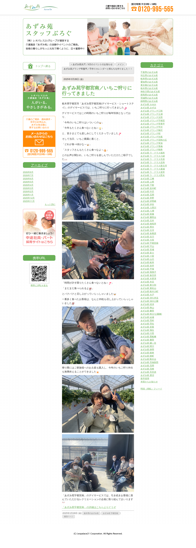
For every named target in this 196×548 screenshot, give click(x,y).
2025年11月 (29, 201)
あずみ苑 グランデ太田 (152, 117)
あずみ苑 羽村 (147, 320)
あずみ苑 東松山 (148, 288)
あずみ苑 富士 (147, 252)
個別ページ (68, 516)
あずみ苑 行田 (147, 333)
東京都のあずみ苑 (149, 84)
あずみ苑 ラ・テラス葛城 (153, 168)
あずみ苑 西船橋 (148, 336)
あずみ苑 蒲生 (147, 330)
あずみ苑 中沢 (147, 191)
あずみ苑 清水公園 (149, 300)
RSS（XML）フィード (151, 388)
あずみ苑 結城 (147, 317)
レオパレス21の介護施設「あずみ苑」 (39, 92)
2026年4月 (28, 184)
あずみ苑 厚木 (147, 226)
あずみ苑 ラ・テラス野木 (153, 175)
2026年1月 (28, 194)
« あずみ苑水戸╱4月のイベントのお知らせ (92, 64)
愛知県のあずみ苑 (149, 81)
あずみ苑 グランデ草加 (152, 142)
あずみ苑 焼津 (147, 304)
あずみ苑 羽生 (147, 323)
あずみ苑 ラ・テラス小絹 (153, 155)
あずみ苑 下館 (147, 184)
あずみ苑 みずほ (148, 107)
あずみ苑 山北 (147, 259)
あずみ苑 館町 (147, 355)
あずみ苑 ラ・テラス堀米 (153, 152)
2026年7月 (28, 175)
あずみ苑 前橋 (147, 213)
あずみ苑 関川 (147, 346)
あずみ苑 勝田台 (148, 217)
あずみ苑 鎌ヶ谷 (148, 342)
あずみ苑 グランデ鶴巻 (152, 149)
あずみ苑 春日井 (148, 275)
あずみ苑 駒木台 (148, 359)
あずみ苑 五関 (147, 194)
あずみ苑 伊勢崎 (148, 201)
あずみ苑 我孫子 (148, 271)
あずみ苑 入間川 (148, 207)
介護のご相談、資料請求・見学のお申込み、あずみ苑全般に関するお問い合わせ (39, 137)
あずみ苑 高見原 (148, 371)
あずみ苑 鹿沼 (147, 375)
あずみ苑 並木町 (148, 188)
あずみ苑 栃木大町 (149, 291)
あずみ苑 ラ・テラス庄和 (153, 162)
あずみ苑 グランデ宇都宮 (153, 120)
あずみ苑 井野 (147, 197)
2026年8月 (28, 172)
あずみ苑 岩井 (147, 265)
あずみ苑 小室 (147, 255)
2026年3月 (28, 188)
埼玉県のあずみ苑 (149, 75)
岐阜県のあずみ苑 (149, 78)
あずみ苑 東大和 (148, 284)
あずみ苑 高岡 (147, 365)
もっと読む (50, 204)
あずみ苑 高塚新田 (149, 362)
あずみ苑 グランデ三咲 (152, 110)
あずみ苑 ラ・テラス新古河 (154, 165)
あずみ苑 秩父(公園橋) (151, 313)
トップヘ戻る (39, 66)
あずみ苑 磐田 (147, 310)
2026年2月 (28, 191)
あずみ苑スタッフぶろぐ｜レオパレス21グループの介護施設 (40, 9)
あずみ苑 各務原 (148, 233)
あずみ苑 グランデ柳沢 (152, 130)
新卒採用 (145, 378)
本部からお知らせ (149, 381)
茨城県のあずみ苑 (149, 97)
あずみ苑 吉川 (147, 236)
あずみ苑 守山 (147, 246)
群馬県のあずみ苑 (149, 94)
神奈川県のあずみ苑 (150, 91)
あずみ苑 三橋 (147, 178)
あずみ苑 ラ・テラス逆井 (153, 172)
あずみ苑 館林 (147, 352)
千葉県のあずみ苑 (149, 72)
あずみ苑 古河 (147, 230)
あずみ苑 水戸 (147, 294)
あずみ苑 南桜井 (148, 223)
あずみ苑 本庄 (147, 281)
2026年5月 (28, 181)
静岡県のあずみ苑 (149, 101)
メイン (120, 64)
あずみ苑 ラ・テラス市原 (153, 159)
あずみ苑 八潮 (147, 210)
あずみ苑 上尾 (147, 181)
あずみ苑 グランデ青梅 (152, 146)
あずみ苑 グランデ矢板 (152, 136)
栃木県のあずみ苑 (91, 513)
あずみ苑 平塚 (147, 268)
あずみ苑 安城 (147, 249)
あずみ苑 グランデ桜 (150, 133)
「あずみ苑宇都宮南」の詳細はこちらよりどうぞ (89, 507)
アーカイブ (39, 165)
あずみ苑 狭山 (147, 307)
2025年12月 (29, 197)
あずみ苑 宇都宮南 (110, 513)
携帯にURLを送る (39, 285)
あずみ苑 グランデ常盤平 (153, 123)
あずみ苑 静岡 (147, 349)
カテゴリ (157, 65)
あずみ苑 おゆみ (148, 104)
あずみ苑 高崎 (147, 368)
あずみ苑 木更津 (148, 278)
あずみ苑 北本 (147, 220)
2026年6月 (28, 178)
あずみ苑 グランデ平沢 (152, 126)
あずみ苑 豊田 (147, 339)
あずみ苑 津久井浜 (149, 297)
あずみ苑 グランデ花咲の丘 (154, 139)
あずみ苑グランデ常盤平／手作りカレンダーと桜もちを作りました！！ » (98, 70)
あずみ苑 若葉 (147, 326)
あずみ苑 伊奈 (147, 204)
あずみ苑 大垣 (147, 239)
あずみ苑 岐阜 (147, 262)
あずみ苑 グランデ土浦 (152, 113)
